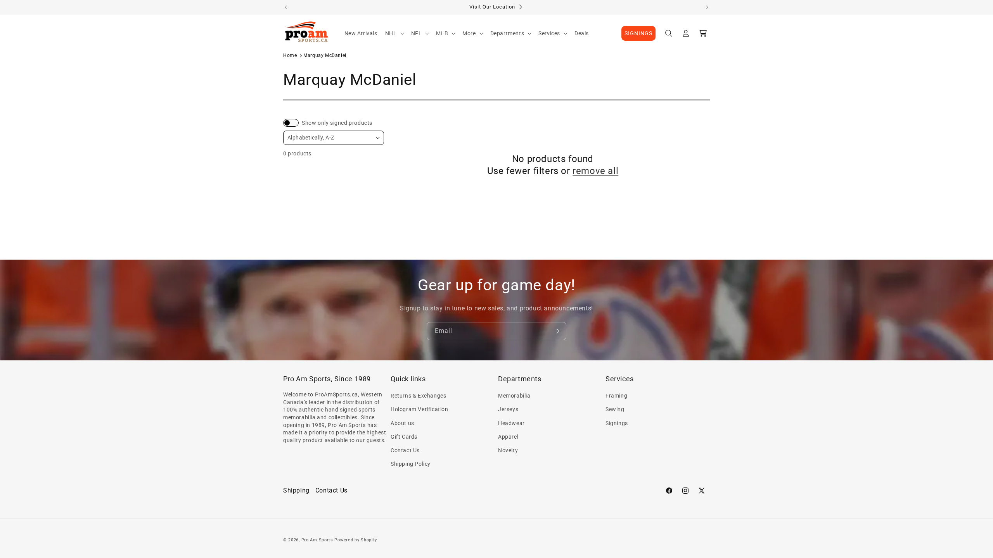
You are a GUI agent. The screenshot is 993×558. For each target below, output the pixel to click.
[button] (394, 33)
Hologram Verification (419, 409)
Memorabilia (514, 396)
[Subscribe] (557, 331)
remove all (595, 170)
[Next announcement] (707, 7)
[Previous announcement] (285, 7)
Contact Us (405, 450)
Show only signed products (337, 123)
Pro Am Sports (317, 539)
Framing (616, 396)
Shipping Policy (411, 464)
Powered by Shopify (355, 539)
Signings (616, 423)
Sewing (615, 409)
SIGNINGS (638, 33)
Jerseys (508, 409)
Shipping (296, 490)
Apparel (508, 437)
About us (402, 423)
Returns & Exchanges (418, 396)
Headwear (511, 423)
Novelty (508, 450)
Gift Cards (404, 437)
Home (290, 55)
